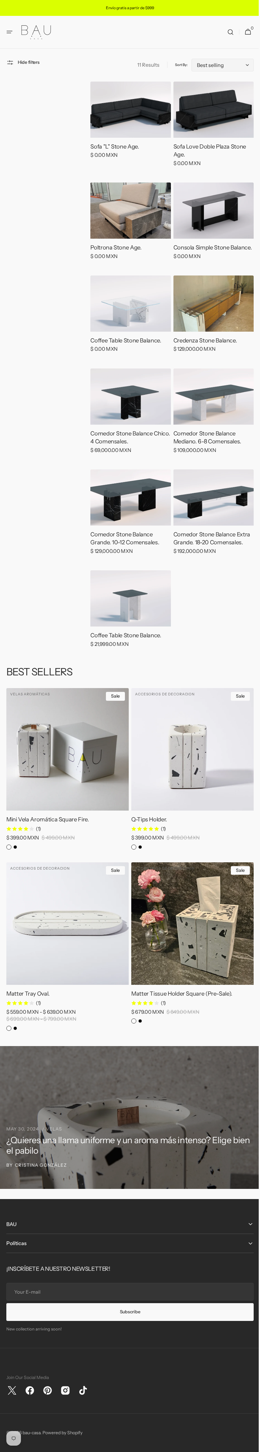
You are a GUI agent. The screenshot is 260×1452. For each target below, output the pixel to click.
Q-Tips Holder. (147, 821)
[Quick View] (105, 131)
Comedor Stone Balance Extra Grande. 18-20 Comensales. (208, 544)
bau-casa (31, 1432)
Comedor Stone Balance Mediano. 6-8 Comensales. (204, 444)
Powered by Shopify (62, 1432)
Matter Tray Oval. (28, 993)
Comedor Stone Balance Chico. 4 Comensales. (120, 444)
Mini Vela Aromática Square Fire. (47, 821)
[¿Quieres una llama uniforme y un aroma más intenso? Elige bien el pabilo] (127, 1117)
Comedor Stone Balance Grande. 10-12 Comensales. (123, 544)
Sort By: (176, 76)
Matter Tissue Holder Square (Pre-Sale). (179, 993)
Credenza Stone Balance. (202, 348)
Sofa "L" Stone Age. (113, 156)
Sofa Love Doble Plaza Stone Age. (206, 160)
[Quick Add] (145, 796)
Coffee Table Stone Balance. (124, 348)
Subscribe (127, 1312)
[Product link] (128, 135)
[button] (9, 43)
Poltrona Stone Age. (114, 256)
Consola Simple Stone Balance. (209, 256)
